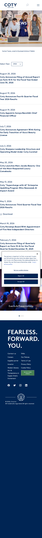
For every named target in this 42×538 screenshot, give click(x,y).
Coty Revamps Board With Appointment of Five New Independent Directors (20, 228)
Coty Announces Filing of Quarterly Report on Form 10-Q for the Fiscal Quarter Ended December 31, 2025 (17, 246)
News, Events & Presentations (18, 51)
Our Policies (25, 357)
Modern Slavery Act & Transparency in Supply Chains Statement (13, 373)
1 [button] (19, 315)
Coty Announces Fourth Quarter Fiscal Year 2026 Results (19, 98)
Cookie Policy (26, 368)
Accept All (21, 281)
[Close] (37, 253)
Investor (11, 364)
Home (4, 51)
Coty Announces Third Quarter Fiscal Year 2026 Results (20, 206)
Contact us (12, 354)
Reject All (21, 276)
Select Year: (5, 64)
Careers (10, 357)
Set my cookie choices (28, 372)
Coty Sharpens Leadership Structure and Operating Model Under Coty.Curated (20, 150)
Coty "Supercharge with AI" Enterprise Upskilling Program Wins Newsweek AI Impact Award (19, 188)
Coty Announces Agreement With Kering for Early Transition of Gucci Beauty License (20, 132)
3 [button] (22, 315)
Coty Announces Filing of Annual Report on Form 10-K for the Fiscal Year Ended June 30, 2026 (20, 80)
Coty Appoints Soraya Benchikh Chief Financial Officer (18, 114)
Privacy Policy (26, 364)
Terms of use (26, 361)
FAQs (23, 354)
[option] (21, 290)
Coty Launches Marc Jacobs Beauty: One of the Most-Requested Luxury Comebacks (20, 169)
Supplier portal (13, 361)
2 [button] (21, 315)
